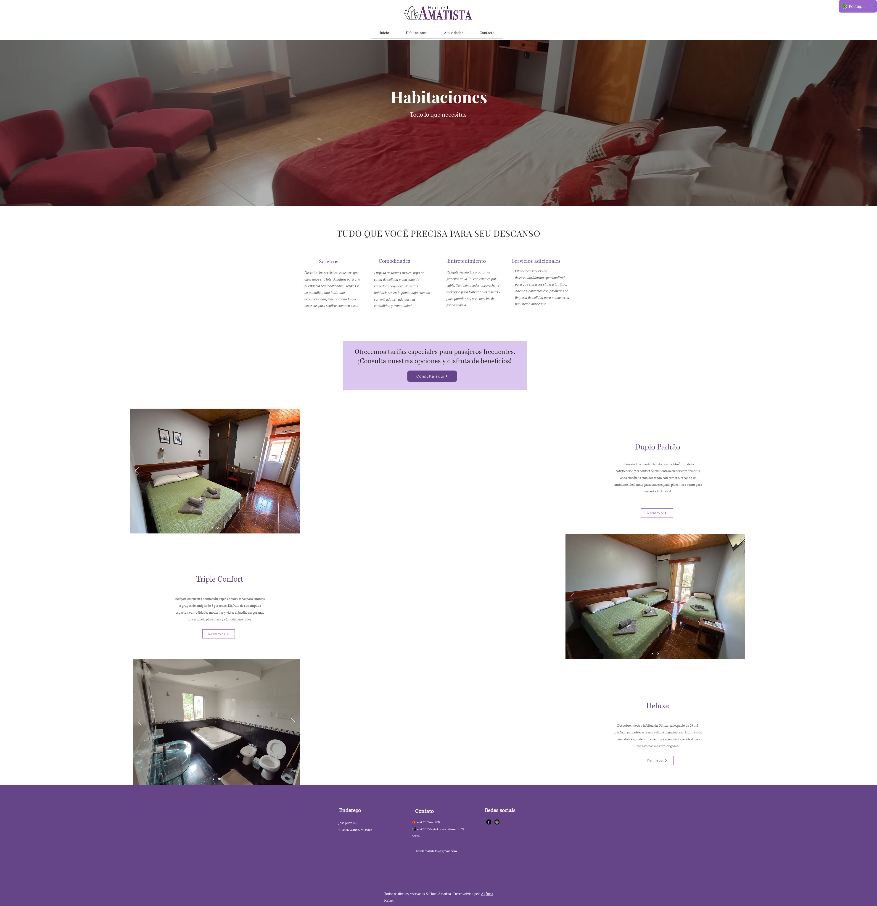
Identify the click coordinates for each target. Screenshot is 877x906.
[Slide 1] (212, 527)
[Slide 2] (218, 528)
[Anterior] (137, 471)
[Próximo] (293, 471)
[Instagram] (496, 822)
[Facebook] (488, 822)
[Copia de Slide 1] (658, 654)
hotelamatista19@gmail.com (436, 851)
